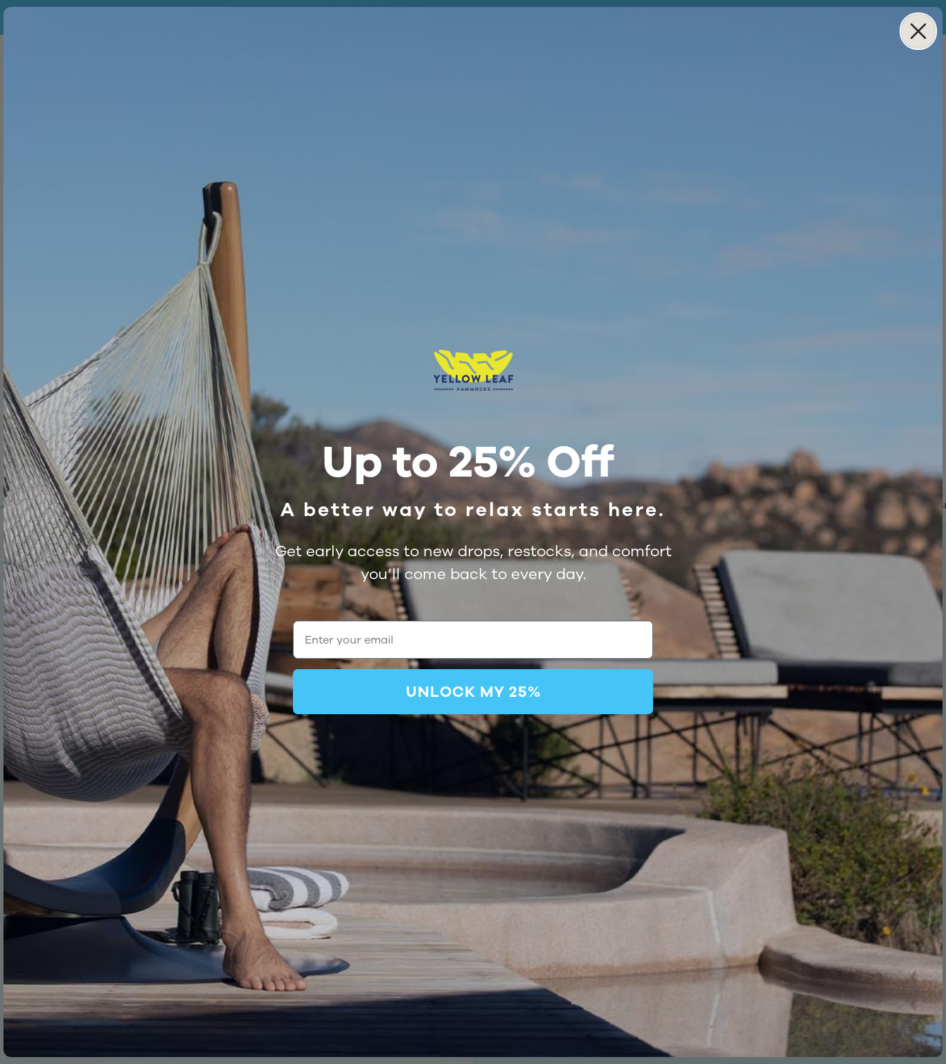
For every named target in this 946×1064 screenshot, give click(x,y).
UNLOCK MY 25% (473, 692)
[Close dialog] (918, 31)
